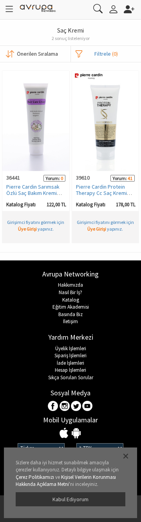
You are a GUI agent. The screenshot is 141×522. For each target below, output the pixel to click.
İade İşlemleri (70, 363)
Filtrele (106, 53)
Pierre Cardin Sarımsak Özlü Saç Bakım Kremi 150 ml (33, 192)
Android (76, 433)
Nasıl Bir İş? (70, 292)
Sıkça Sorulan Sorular (70, 377)
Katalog (70, 299)
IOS (64, 433)
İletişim (70, 321)
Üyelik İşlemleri (70, 348)
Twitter (76, 406)
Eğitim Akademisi (70, 307)
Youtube (87, 406)
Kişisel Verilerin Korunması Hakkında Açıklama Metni (66, 481)
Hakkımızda (70, 285)
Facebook (53, 406)
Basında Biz (70, 314)
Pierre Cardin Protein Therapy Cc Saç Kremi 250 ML (101, 192)
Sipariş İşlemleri (70, 355)
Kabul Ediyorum (70, 499)
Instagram (64, 406)
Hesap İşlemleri (70, 370)
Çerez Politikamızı (35, 477)
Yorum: (53, 178)
